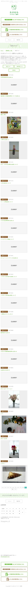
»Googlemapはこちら (5, 556)
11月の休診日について (6, 183)
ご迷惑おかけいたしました (7, 314)
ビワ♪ (2, 413)
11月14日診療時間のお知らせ (7, 220)
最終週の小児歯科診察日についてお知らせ (10, 96)
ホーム (2, 50)
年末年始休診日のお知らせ (7, 77)
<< (2, 487)
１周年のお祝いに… (5, 139)
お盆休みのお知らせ (5, 370)
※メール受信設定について (7, 201)
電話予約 (18, 39)
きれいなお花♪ (4, 438)
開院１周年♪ (3, 114)
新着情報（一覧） (9, 50)
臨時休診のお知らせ (5, 332)
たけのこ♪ (3, 463)
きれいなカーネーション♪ (6, 388)
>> (15, 489)
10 (12, 489)
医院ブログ (8, 66)
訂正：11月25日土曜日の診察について (9, 164)
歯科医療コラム (20, 66)
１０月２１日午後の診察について (8, 295)
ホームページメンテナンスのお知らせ (9, 258)
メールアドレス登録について (7, 239)
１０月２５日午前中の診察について (9, 276)
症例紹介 (14, 70)
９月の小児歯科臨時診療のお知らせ (9, 351)
